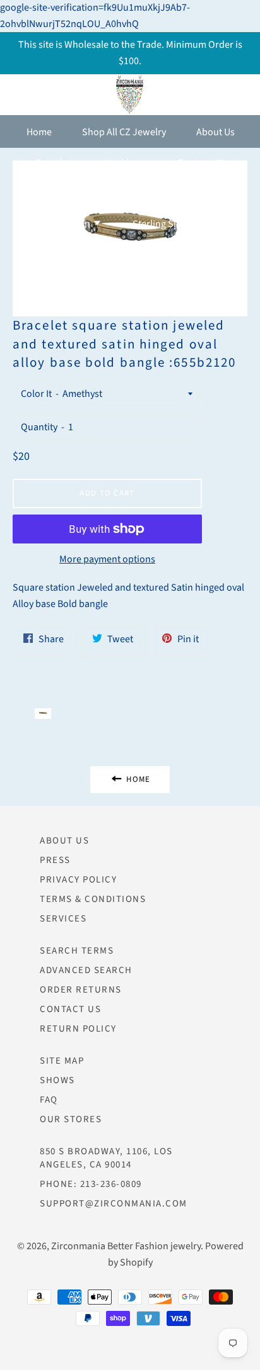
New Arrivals (58, 194)
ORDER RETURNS (81, 989)
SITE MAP (62, 1060)
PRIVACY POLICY (78, 879)
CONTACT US (70, 1009)
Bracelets (55, 163)
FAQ (49, 1099)
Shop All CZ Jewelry (124, 132)
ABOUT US (64, 840)
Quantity (39, 427)
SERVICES (63, 918)
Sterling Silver (163, 224)
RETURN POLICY (78, 1028)
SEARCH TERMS (77, 950)
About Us (215, 132)
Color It (36, 394)
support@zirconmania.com (113, 1203)
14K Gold (134, 194)
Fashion (74, 224)
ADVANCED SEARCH (86, 970)
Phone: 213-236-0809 (91, 1184)
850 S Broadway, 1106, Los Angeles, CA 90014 (106, 1158)
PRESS (55, 860)
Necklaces (126, 163)
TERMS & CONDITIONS (93, 899)
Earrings (196, 163)
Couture (201, 194)
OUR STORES (71, 1119)
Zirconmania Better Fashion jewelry (126, 1246)
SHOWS (57, 1080)
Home (39, 132)
